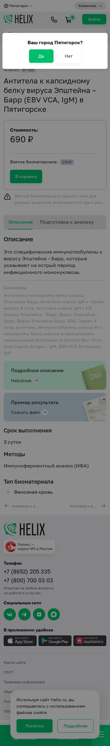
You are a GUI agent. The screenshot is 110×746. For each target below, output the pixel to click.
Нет (69, 56)
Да (41, 56)
